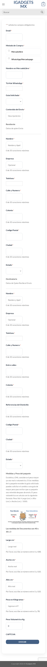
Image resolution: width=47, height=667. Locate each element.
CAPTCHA (10, 634)
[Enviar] (42, 12)
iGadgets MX (23, 4)
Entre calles (11, 365)
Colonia (10, 210)
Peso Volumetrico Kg (15, 619)
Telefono (10, 178)
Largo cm (10, 540)
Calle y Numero (13, 190)
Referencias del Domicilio (17, 404)
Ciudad (9, 245)
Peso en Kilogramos (15, 599)
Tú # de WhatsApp (14, 83)
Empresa (10, 158)
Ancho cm (11, 560)
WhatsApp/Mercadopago (22, 59)
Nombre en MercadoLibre (18, 68)
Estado (9, 265)
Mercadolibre (17, 52)
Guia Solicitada (13, 95)
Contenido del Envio (15, 109)
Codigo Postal (12, 230)
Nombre (10, 138)
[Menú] (3, 4)
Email (9, 30)
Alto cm (10, 579)
